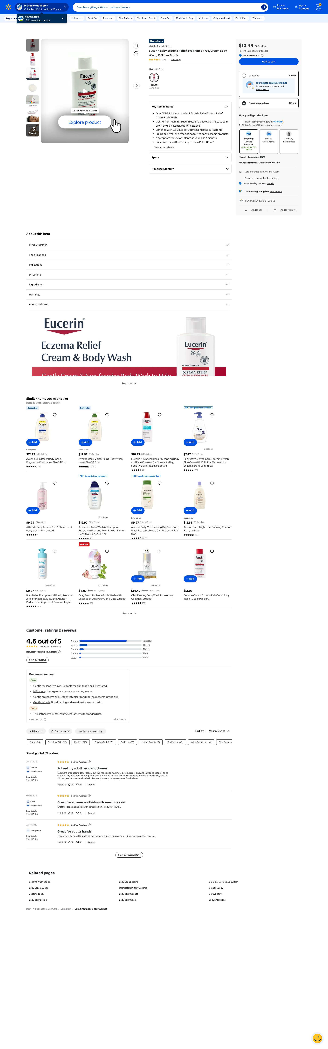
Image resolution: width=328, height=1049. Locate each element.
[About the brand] (227, 304)
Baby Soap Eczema (128, 881)
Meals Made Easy (184, 18)
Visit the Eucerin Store (160, 46)
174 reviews (56, 646)
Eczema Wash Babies (39, 881)
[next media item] (136, 85)
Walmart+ (257, 18)
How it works (262, 89)
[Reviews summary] (169, 59)
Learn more (276, 191)
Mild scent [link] (39, 691)
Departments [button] (13, 18)
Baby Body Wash (127, 899)
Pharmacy (108, 18)
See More (127, 383)
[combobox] (170, 7)
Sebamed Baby (36, 893)
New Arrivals (125, 18)
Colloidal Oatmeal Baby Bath (223, 881)
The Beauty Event (146, 18)
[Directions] (227, 274)
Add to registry (288, 209)
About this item (38, 234)
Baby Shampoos (217, 899)
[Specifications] (227, 255)
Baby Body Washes (128, 893)
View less (118, 719)
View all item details (164, 147)
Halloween (76, 18)
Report (91, 784)
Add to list (256, 209)
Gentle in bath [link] (41, 702)
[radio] (154, 81)
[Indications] (227, 264)
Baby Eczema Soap (38, 887)
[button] (281, 7)
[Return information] (261, 55)
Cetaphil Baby (216, 887)
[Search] (264, 7)
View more (127, 613)
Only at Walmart (221, 18)
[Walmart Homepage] (8, 7)
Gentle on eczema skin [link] (46, 696)
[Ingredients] (227, 284)
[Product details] (227, 245)
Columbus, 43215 (256, 157)
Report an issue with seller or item (261, 178)
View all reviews (37, 659)
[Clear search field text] (256, 7)
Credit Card (241, 18)
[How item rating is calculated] (59, 651)
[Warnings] (227, 294)
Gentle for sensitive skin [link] (47, 686)
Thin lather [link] (39, 713)
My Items (203, 18)
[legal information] (266, 51)
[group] (165, 59)
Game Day (165, 18)
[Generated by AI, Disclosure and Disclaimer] (45, 719)
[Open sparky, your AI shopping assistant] (317, 1038)
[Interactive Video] (32, 45)
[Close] (63, 18)
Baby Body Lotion (38, 899)
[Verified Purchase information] (89, 761)
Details (270, 183)
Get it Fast (93, 18)
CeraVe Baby (215, 893)
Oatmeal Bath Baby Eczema (133, 887)
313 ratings (176, 60)
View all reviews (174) (129, 854)
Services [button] (34, 18)
